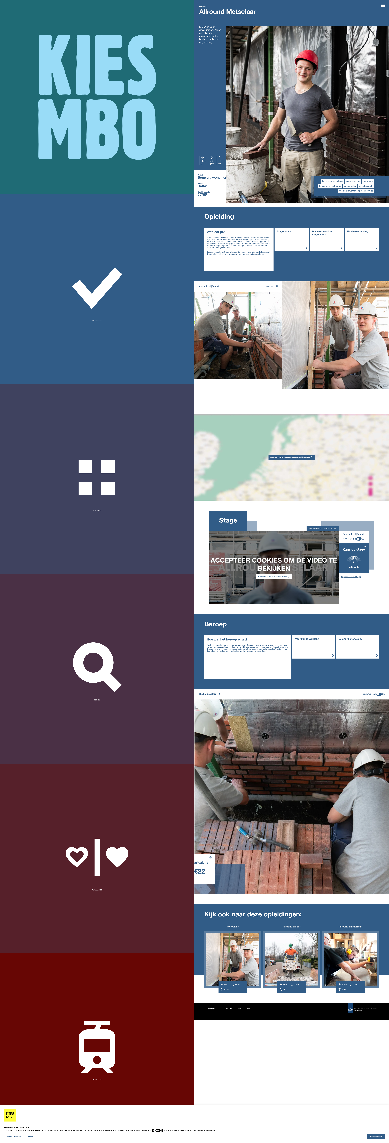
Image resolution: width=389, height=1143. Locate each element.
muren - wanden (353, 181)
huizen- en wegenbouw (332, 181)
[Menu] (383, 5)
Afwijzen (31, 1136)
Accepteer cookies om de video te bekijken (272, 576)
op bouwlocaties (365, 191)
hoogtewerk (324, 186)
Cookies (238, 1008)
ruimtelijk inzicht (366, 186)
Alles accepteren (376, 1136)
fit (340, 191)
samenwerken (350, 186)
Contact (247, 1008)
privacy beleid (157, 1130)
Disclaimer (228, 1008)
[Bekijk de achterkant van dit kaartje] (365, 546)
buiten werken (349, 191)
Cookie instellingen (14, 1136)
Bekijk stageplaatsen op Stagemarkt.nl (321, 528)
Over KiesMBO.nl (214, 1008)
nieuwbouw (368, 181)
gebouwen (336, 186)
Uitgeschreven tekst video (349, 577)
